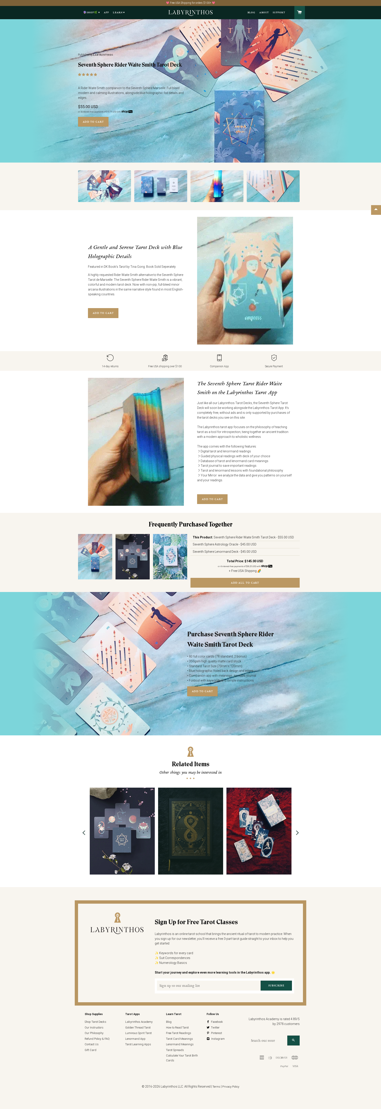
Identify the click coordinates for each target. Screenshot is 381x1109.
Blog (252, 12)
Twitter (215, 1027)
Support (279, 12)
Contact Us (92, 1044)
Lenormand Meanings (180, 1044)
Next (296, 832)
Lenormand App (135, 1038)
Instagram (218, 1038)
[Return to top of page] (376, 210)
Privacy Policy (230, 1086)
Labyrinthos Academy (139, 1021)
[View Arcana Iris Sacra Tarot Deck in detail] (258, 831)
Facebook (216, 1021)
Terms (216, 1086)
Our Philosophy (94, 1033)
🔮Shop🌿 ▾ (91, 12)
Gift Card (90, 1050)
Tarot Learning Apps (138, 1044)
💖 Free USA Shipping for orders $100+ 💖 (190, 2)
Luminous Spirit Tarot (138, 1033)
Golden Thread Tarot (138, 1027)
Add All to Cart (245, 582)
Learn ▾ (119, 12)
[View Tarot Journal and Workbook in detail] (190, 831)
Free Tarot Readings (178, 1033)
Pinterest (216, 1033)
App (106, 12)
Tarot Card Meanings (179, 1038)
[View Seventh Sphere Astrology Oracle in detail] (122, 831)
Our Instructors (94, 1027)
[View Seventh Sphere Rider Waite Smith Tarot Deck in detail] (95, 557)
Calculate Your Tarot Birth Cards (182, 1058)
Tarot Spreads (175, 1050)
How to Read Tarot (177, 1027)
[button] (88, 74)
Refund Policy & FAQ (97, 1038)
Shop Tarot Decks (95, 1021)
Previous (84, 832)
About (264, 12)
